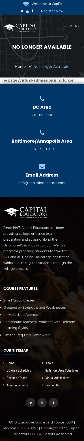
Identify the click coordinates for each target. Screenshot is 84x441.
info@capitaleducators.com (42, 183)
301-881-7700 (42, 115)
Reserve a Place (17, 378)
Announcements (17, 385)
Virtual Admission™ (57, 378)
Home (20, 66)
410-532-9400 (42, 149)
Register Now (52, 11)
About (49, 363)
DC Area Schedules (19, 370)
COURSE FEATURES (20, 288)
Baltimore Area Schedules (61, 370)
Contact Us (52, 385)
